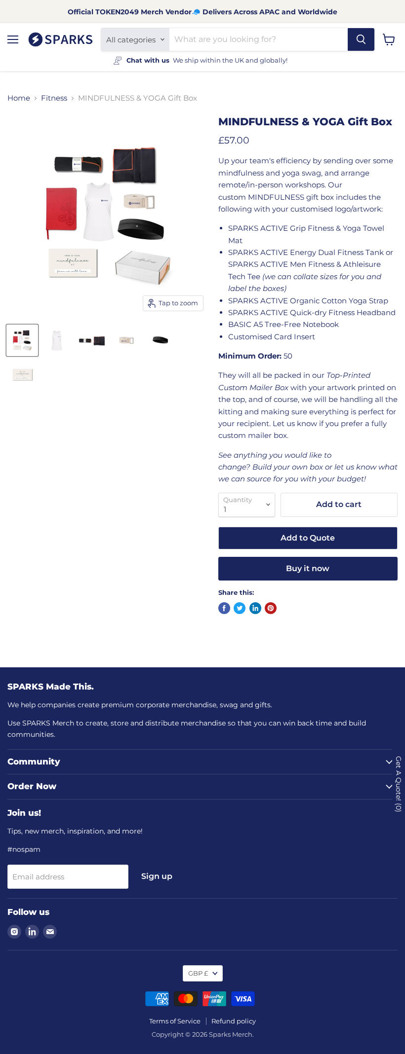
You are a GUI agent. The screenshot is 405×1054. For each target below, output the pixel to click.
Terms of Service (175, 1021)
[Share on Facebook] (224, 608)
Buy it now (307, 568)
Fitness (54, 98)
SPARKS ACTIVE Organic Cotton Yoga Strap (308, 300)
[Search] (361, 39)
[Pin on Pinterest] (271, 608)
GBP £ (198, 973)
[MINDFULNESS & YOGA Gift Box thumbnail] (91, 340)
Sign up (156, 876)
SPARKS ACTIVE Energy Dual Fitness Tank (306, 252)
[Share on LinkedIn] (255, 608)
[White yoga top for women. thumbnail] (57, 340)
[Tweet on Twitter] (239, 608)
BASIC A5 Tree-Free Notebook (283, 324)
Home (18, 98)
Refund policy (233, 1021)
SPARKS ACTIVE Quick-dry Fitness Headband (312, 312)
